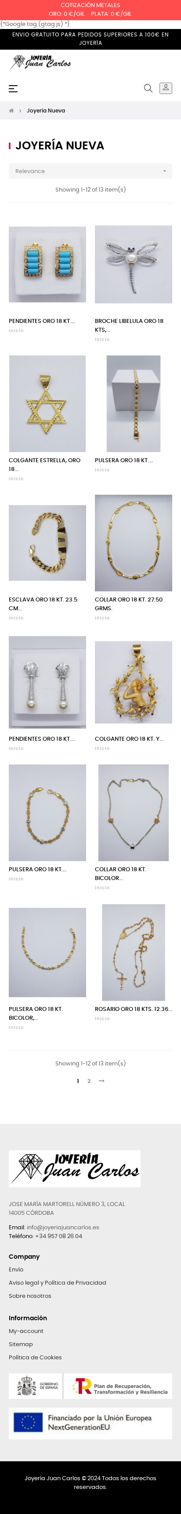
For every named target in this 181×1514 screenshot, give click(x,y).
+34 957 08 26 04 (58, 1236)
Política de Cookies (35, 1358)
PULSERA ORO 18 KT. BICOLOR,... (36, 1014)
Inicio (16, 331)
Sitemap (21, 1344)
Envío (16, 1270)
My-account (26, 1331)
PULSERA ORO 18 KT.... (124, 461)
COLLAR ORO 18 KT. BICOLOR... (120, 874)
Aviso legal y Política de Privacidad (57, 1283)
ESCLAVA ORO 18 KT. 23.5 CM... (43, 604)
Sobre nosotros (30, 1296)
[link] (165, 88)
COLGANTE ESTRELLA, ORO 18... (44, 465)
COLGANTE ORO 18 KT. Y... (129, 739)
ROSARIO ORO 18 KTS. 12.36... (133, 1009)
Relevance (91, 170)
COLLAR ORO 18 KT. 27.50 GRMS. (129, 604)
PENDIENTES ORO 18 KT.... (42, 321)
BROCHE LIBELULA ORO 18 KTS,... (129, 326)
